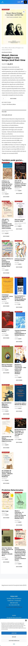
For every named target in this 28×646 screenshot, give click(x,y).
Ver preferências (14, 640)
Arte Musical (5, 52)
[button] (26, 620)
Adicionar (13, 98)
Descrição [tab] (4, 111)
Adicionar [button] (6, 196)
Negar (14, 636)
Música (6, 47)
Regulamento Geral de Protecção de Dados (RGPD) (14, 585)
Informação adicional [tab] (7, 115)
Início (3, 47)
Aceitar (14, 633)
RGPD (14, 643)
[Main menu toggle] (25, 2)
